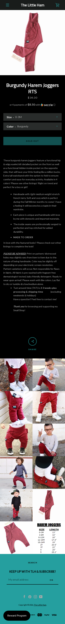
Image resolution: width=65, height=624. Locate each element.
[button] (32, 104)
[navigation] (7, 5)
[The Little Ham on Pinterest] (30, 596)
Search (32, 562)
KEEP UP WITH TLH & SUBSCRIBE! (32, 571)
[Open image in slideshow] (32, 42)
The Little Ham (32, 5)
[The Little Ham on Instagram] (35, 596)
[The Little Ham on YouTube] (40, 596)
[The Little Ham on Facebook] (24, 596)
